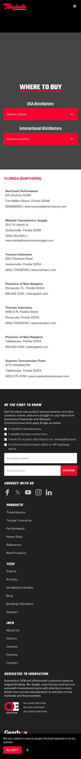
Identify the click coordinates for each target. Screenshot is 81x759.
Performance (15, 528)
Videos (11, 571)
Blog (9, 595)
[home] (15, 6)
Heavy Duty (14, 536)
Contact (12, 663)
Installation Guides (19, 587)
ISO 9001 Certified (33, 707)
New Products (16, 553)
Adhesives (13, 545)
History (11, 638)
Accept (12, 750)
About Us (13, 630)
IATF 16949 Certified (35, 711)
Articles (12, 579)
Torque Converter (19, 520)
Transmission (15, 512)
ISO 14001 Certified (34, 703)
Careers (12, 646)
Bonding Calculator (20, 604)
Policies (11, 654)
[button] (75, 6)
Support (12, 612)
